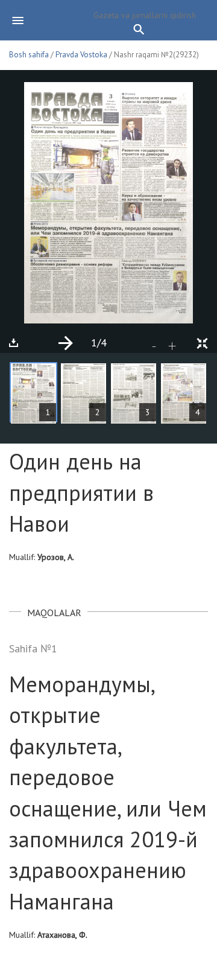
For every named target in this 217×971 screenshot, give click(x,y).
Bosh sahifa (29, 54)
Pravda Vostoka (81, 54)
